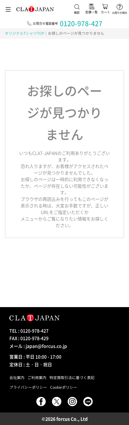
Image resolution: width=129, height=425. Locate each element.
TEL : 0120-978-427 (29, 330)
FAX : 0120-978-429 (29, 338)
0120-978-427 (81, 23)
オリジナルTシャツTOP (24, 33)
